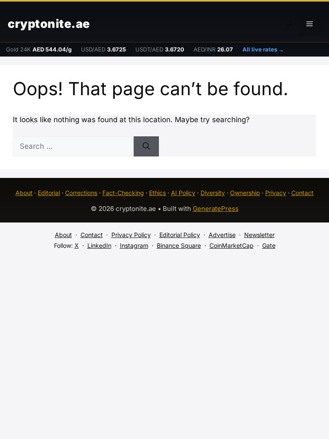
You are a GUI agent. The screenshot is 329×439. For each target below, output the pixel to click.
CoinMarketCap (231, 245)
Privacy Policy (131, 234)
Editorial (49, 192)
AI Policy (183, 192)
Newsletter (259, 234)
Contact (302, 192)
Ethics (157, 192)
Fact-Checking (123, 192)
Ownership (245, 192)
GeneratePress (216, 208)
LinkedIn (99, 245)
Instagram (134, 245)
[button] (289, 24)
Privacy (275, 192)
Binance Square (179, 245)
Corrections (81, 192)
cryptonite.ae (49, 24)
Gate (268, 245)
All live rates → (263, 49)
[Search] (146, 146)
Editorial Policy (179, 234)
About (24, 192)
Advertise (222, 234)
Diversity (212, 192)
